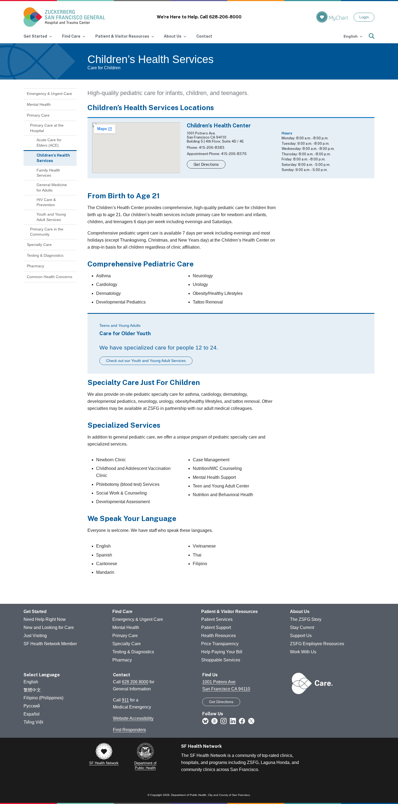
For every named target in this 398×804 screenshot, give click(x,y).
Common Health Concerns (49, 277)
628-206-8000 (225, 16)
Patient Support (216, 627)
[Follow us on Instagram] (223, 720)
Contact (204, 36)
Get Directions (206, 164)
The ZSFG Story (305, 619)
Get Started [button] (35, 36)
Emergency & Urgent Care (49, 93)
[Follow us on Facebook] (242, 720)
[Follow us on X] (251, 720)
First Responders (129, 729)
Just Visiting (35, 635)
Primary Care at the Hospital (47, 128)
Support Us (301, 635)
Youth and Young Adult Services (51, 217)
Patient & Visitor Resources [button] (122, 36)
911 (125, 700)
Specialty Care (39, 244)
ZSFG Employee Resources (317, 643)
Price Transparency (220, 643)
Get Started (35, 611)
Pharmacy (35, 266)
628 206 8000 (135, 682)
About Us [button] (172, 36)
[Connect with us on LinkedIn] (233, 720)
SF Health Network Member (50, 643)
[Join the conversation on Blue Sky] (205, 720)
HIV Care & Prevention (46, 202)
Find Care (122, 611)
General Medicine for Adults (52, 187)
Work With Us (303, 652)
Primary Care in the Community (46, 232)
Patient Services (217, 619)
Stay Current (302, 627)
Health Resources (218, 635)
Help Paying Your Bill (221, 652)
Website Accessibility (133, 718)
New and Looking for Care (49, 627)
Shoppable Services (220, 660)
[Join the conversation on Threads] (214, 720)
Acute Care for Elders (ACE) (49, 142)
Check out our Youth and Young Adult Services (146, 360)
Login (364, 17)
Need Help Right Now (45, 619)
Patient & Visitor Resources (229, 611)
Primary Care (38, 115)
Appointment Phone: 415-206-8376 (217, 154)
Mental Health (39, 104)
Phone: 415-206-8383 (205, 148)
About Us (299, 611)
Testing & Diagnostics (45, 255)
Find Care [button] (71, 36)
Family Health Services (48, 173)
